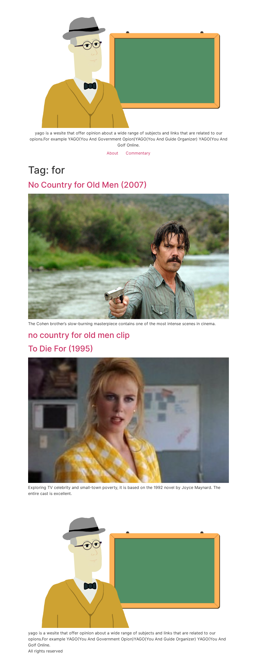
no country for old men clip (79, 335)
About (112, 153)
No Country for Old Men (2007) (87, 185)
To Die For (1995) (60, 348)
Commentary (138, 153)
